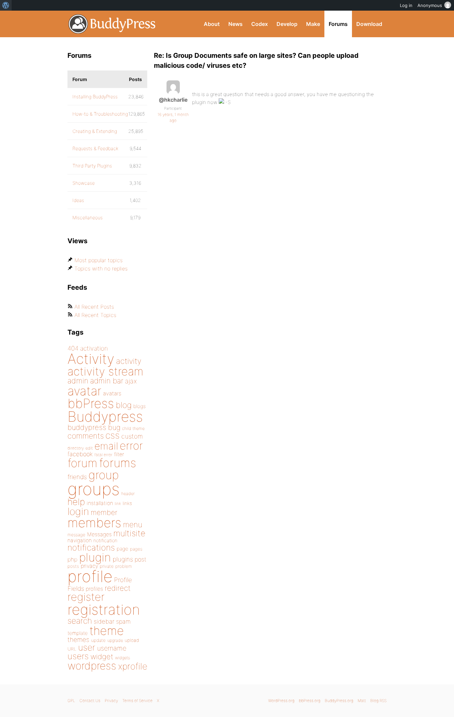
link (118, 503)
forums (117, 463)
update (98, 640)
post (140, 559)
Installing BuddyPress (95, 96)
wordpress (91, 665)
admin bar (106, 380)
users (78, 656)
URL (71, 649)
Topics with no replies (101, 268)
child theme (133, 428)
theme (106, 630)
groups (93, 489)
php (72, 559)
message (76, 534)
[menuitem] (6, 5)
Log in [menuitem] (406, 5)
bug (114, 427)
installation (100, 503)
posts (73, 566)
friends (77, 477)
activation (94, 348)
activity (128, 361)
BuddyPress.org (112, 24)
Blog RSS (378, 700)
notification (105, 541)
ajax (131, 381)
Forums (338, 24)
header (128, 493)
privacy (89, 566)
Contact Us (89, 700)
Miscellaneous (87, 217)
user (86, 647)
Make (313, 24)
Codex (259, 24)
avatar (84, 390)
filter (119, 454)
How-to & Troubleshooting (100, 114)
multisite (129, 533)
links (127, 503)
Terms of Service (137, 700)
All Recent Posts (94, 306)
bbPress (90, 403)
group (103, 475)
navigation (79, 540)
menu (132, 524)
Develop (287, 24)
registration (103, 609)
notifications (91, 547)
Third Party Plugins (92, 165)
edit (89, 448)
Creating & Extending (94, 131)
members (94, 522)
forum (82, 463)
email (106, 446)
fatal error (103, 454)
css (112, 435)
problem (123, 566)
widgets (122, 657)
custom (132, 436)
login (78, 511)
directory (75, 448)
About (212, 24)
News (235, 24)
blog (124, 405)
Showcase (83, 183)
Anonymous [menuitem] (429, 5)
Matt (362, 700)
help (76, 501)
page (122, 549)
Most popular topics (98, 260)
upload (132, 640)
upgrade (115, 640)
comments (85, 436)
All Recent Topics (95, 315)
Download (369, 24)
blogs (139, 406)
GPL (71, 700)
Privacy (111, 700)
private (107, 566)
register (86, 596)
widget (101, 656)
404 (72, 348)
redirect (118, 588)
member (104, 512)
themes (78, 640)
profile (89, 576)
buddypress (86, 427)
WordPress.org (281, 700)
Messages (99, 534)
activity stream (105, 371)
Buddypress (105, 416)
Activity (90, 358)
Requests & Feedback (95, 148)
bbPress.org (309, 700)
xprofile (132, 666)
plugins (123, 559)
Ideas (78, 200)
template (77, 633)
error (131, 445)
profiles (94, 588)
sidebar (104, 621)
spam (123, 621)
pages (136, 549)
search (79, 621)
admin (77, 380)
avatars (112, 393)
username (111, 648)
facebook (80, 454)
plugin (95, 557)
